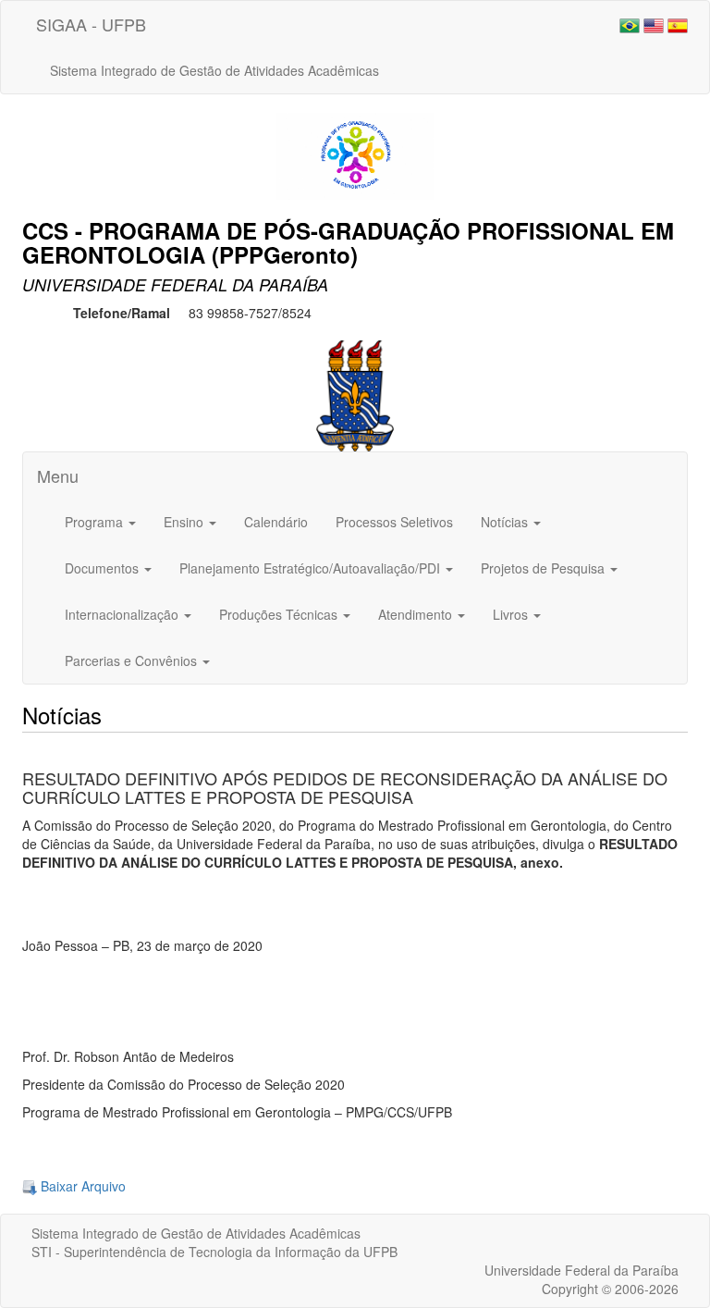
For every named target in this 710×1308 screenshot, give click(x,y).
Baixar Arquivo (81, 1186)
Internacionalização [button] (123, 614)
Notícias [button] (506, 521)
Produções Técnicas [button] (280, 614)
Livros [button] (512, 614)
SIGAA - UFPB (91, 24)
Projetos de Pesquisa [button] (544, 568)
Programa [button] (96, 521)
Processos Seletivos (394, 521)
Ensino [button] (185, 521)
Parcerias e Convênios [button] (133, 660)
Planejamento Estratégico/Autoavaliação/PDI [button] (311, 568)
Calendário (276, 521)
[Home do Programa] (355, 153)
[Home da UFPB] (355, 394)
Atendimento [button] (417, 614)
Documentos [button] (103, 568)
